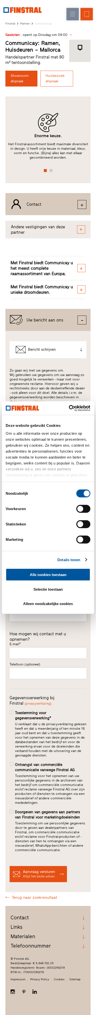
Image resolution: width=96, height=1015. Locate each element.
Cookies (59, 979)
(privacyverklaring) (38, 703)
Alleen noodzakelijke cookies (48, 604)
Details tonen (68, 559)
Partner (25, 23)
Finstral (10, 23)
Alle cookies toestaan (48, 575)
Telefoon (25, 664)
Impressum (18, 979)
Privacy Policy (39, 979)
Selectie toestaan (48, 589)
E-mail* (15, 644)
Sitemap (74, 979)
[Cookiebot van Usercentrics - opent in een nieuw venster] (69, 408)
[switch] (83, 509)
